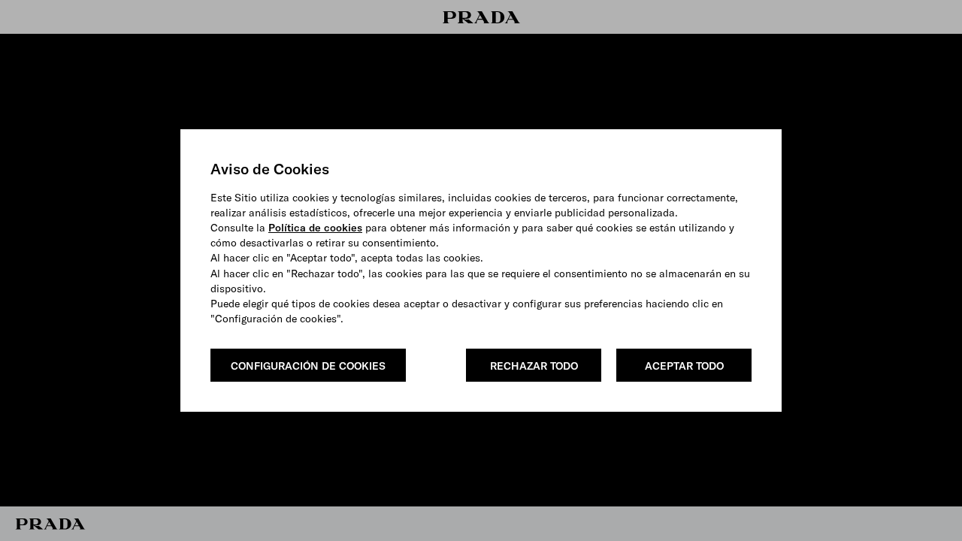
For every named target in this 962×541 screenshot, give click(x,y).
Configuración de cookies (308, 366)
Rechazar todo (534, 366)
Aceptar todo (684, 366)
